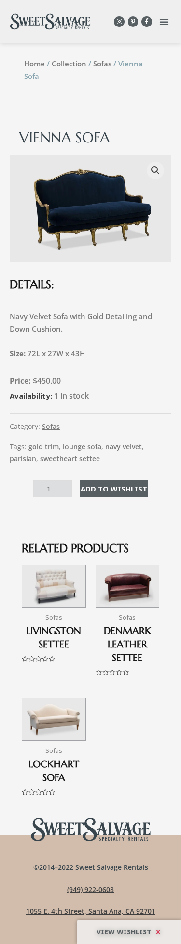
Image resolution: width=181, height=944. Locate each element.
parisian (23, 458)
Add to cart (114, 488)
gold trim (43, 446)
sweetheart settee (70, 458)
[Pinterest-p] (133, 21)
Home (34, 63)
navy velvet (123, 446)
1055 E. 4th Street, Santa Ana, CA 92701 (90, 911)
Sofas (102, 63)
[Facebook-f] (146, 21)
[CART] (129, 932)
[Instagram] (119, 21)
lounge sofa (82, 446)
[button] (164, 21)
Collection (69, 63)
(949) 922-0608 (90, 889)
